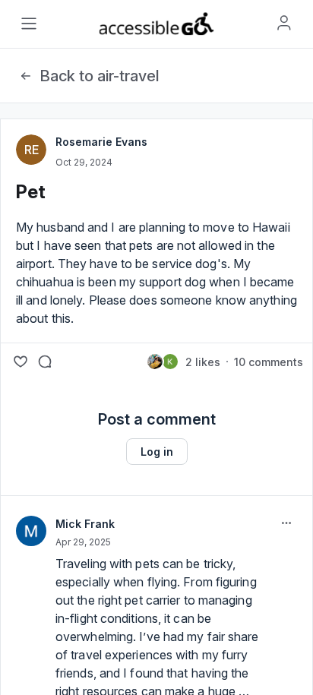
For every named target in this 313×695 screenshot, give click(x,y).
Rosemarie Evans (101, 141)
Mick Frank (85, 523)
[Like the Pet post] (20, 361)
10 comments (268, 361)
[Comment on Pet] (44, 361)
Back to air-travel (100, 76)
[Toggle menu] (29, 23)
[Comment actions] (286, 523)
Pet (31, 192)
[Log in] (284, 22)
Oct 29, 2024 (83, 162)
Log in (157, 451)
